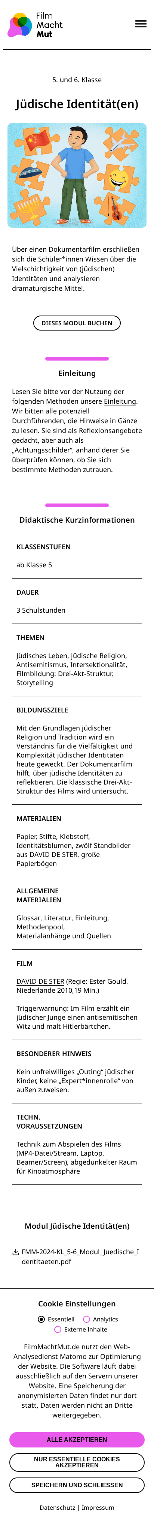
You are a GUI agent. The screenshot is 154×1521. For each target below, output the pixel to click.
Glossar (28, 917)
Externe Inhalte (85, 1329)
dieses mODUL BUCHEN (77, 323)
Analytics (105, 1319)
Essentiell (61, 1319)
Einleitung (120, 401)
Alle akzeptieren (77, 1440)
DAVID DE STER (40, 981)
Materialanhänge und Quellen (63, 935)
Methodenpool (39, 926)
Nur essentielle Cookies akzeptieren (77, 1462)
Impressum (98, 1507)
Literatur (57, 917)
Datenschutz (58, 1507)
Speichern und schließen (77, 1485)
